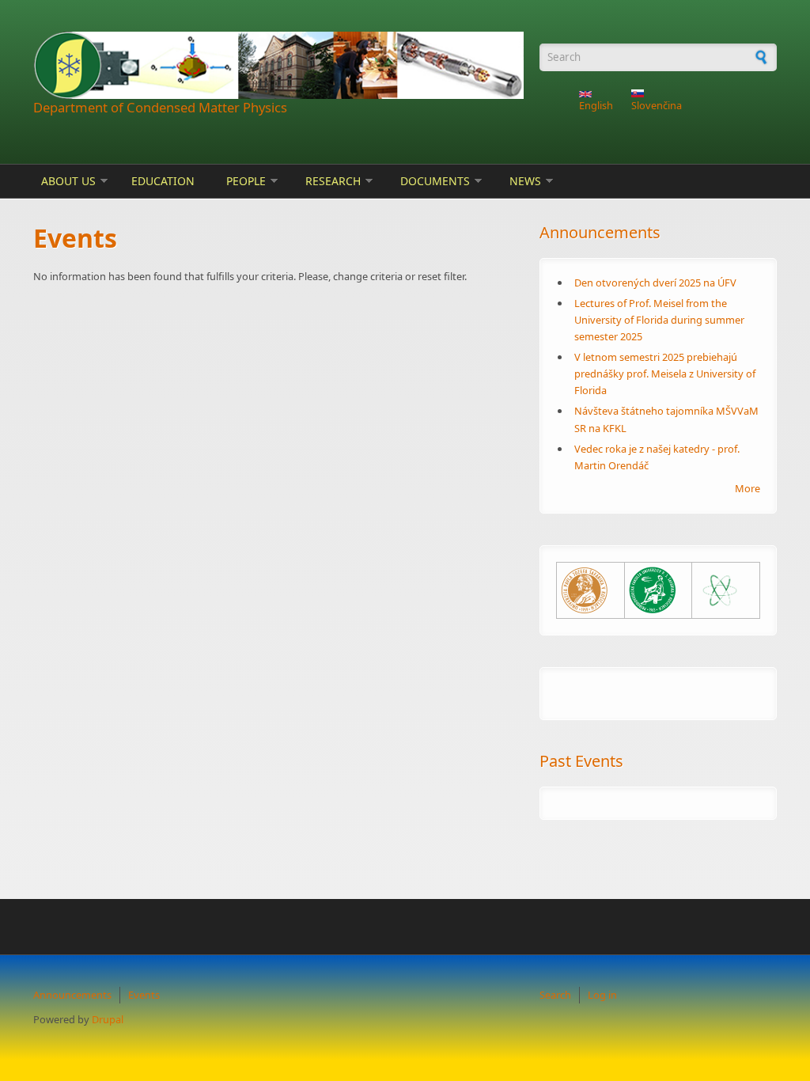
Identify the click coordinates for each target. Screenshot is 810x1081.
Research (333, 180)
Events (144, 995)
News (525, 180)
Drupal (107, 1019)
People (246, 180)
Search (555, 995)
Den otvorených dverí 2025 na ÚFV (655, 282)
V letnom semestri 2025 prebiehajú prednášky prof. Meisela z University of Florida (664, 373)
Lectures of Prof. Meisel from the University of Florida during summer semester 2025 (659, 319)
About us (68, 180)
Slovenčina (656, 105)
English (596, 105)
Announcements (72, 995)
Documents (435, 180)
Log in (602, 995)
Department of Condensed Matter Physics (160, 107)
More (747, 488)
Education (163, 180)
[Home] (278, 65)
